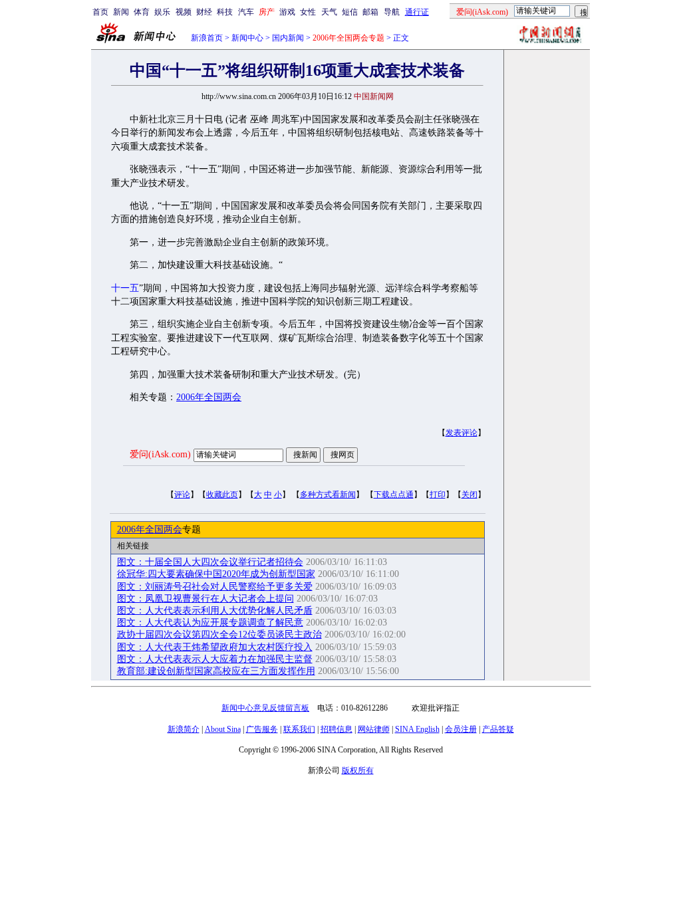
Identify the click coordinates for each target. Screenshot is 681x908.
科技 (225, 12)
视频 (184, 12)
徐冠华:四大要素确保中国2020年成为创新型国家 (216, 574)
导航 (392, 12)
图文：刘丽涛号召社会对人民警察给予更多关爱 (215, 587)
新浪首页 (207, 38)
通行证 (417, 12)
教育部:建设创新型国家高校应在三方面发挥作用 (216, 671)
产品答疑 (498, 729)
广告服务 (262, 729)
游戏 (287, 12)
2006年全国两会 (208, 397)
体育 (142, 12)
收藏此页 (222, 494)
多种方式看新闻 (328, 494)
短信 (350, 12)
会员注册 (461, 729)
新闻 (121, 12)
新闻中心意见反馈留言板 (265, 708)
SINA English (417, 729)
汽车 (246, 12)
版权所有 (358, 770)
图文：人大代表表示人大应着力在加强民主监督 (215, 659)
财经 (204, 12)
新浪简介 (184, 729)
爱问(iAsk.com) (160, 454)
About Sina (223, 729)
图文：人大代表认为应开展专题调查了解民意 (210, 622)
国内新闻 (288, 38)
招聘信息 (336, 729)
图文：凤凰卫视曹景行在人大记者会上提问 (205, 599)
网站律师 (374, 729)
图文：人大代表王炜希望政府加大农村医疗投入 (215, 647)
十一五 (125, 288)
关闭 (469, 494)
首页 (100, 12)
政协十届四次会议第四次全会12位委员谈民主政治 (219, 634)
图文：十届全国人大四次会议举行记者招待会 (210, 562)
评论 (182, 494)
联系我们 (299, 729)
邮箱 (370, 12)
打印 (438, 494)
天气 (329, 12)
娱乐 (162, 12)
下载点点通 (394, 494)
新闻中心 (247, 38)
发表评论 (461, 432)
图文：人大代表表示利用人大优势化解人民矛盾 (215, 611)
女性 (308, 12)
